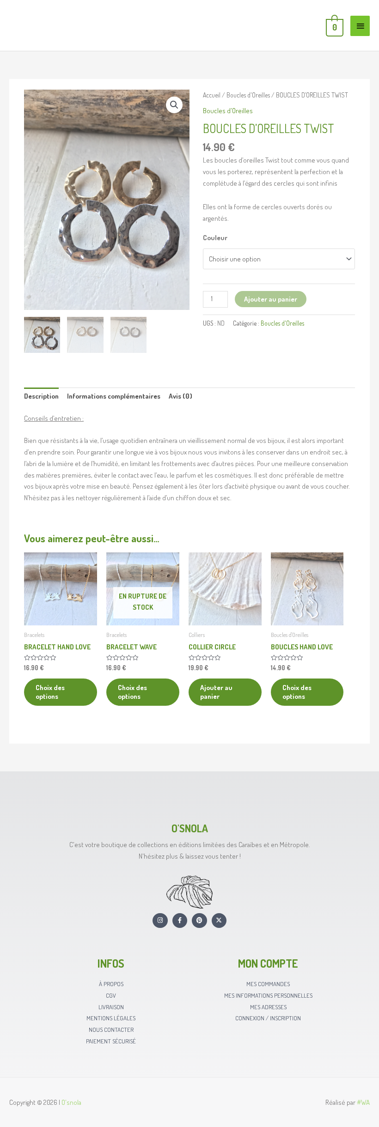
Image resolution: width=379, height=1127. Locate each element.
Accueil (211, 95)
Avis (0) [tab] (180, 396)
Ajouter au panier (270, 299)
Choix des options (50, 692)
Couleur (215, 237)
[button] (174, 105)
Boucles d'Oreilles (248, 95)
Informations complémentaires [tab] (113, 396)
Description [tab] (41, 396)
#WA (363, 1102)
